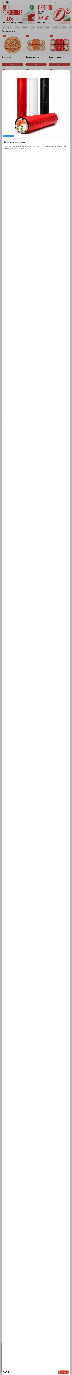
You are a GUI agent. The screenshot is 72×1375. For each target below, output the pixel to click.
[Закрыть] (67, 72)
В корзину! (63, 1372)
